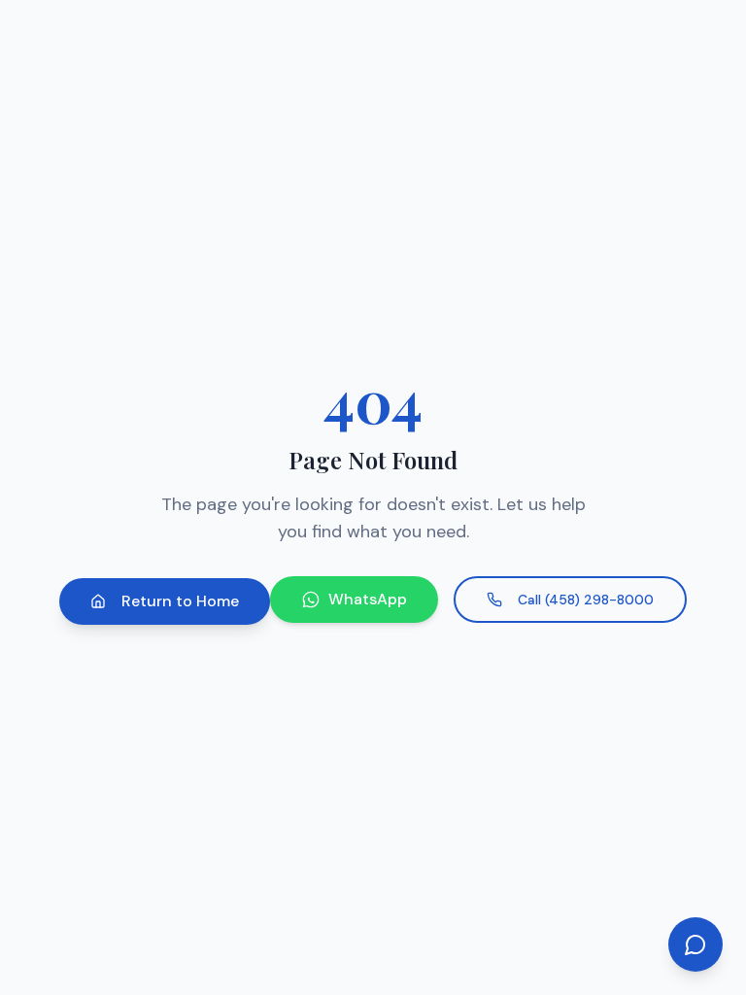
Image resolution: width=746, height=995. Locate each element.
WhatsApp (367, 599)
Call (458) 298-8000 (586, 599)
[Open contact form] (695, 944)
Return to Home (180, 601)
